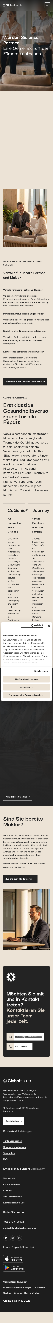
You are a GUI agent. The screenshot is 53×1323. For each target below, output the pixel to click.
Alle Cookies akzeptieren (26, 679)
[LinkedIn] (5, 1238)
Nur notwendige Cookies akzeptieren (26, 695)
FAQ (5, 1159)
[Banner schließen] (49, 626)
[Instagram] (12, 1238)
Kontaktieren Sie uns (16, 797)
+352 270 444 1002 (13, 1222)
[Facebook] (19, 1238)
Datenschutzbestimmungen (17, 1287)
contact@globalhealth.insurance (19, 1228)
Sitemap (18, 1293)
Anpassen (25, 687)
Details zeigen (41, 671)
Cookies (7, 1293)
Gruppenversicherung (14, 1147)
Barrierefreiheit (32, 1293)
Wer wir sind (9, 1178)
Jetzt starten (12, 1121)
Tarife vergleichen (12, 1141)
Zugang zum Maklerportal (18, 879)
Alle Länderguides (12, 1196)
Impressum (39, 1287)
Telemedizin (9, 1153)
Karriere (7, 1190)
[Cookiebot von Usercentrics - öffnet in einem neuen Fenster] (32, 626)
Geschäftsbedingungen (15, 1282)
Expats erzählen (11, 1184)
